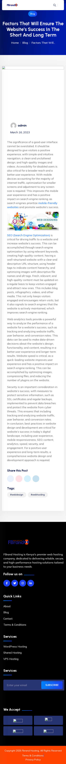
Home (15, 42)
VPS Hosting (10, 659)
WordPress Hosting (15, 646)
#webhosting (38, 494)
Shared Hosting (12, 652)
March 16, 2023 (20, 132)
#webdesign (16, 494)
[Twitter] (14, 583)
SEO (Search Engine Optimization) (29, 235)
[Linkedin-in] (30, 583)
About (7, 606)
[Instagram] (22, 583)
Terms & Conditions (14, 624)
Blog (32, 13)
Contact (8, 618)
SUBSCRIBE (52, 685)
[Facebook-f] (6, 583)
